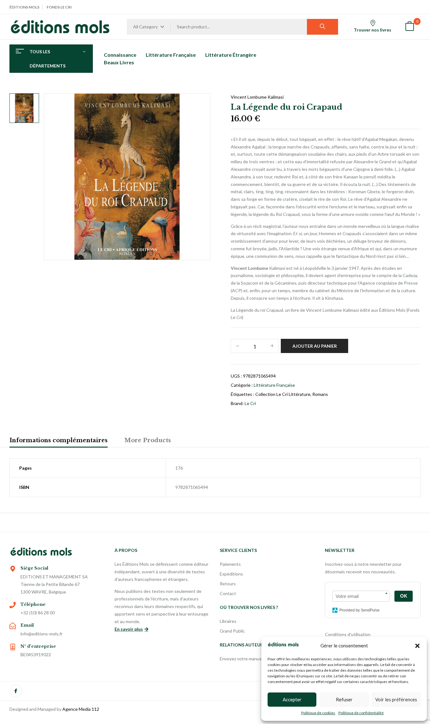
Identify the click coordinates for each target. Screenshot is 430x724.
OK (403, 596)
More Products (147, 440)
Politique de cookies (318, 712)
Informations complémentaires (58, 440)
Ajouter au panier (314, 346)
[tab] (58, 441)
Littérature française (274, 385)
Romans (320, 394)
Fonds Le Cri (59, 7)
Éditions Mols (24, 7)
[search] (322, 27)
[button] (417, 646)
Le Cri (250, 403)
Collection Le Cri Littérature (282, 394)
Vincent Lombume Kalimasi (257, 97)
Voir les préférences (396, 699)
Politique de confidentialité (361, 712)
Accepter (292, 699)
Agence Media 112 (80, 709)
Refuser (344, 699)
